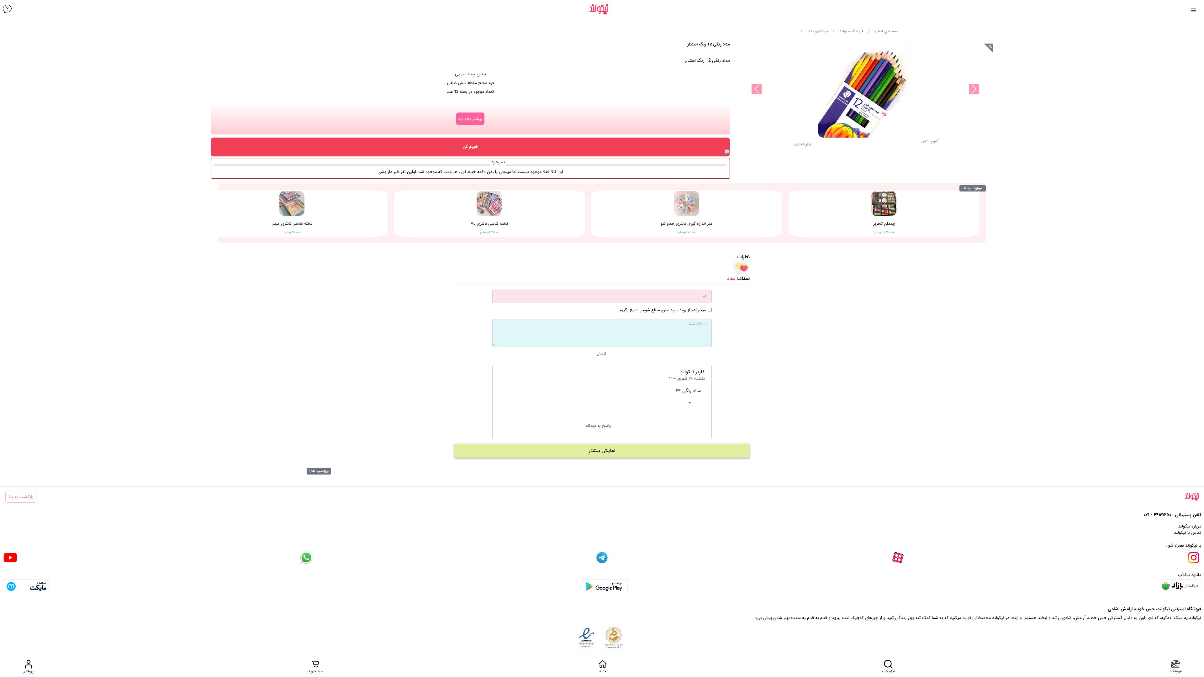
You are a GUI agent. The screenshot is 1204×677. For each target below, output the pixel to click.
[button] (802, 146)
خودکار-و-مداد (817, 31)
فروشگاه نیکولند (851, 31)
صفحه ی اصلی (886, 31)
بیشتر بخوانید (470, 118)
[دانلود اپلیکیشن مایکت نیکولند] (26, 586)
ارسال (601, 353)
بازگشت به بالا (21, 496)
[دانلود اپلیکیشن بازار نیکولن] (1180, 586)
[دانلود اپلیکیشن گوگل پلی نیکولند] (604, 586)
